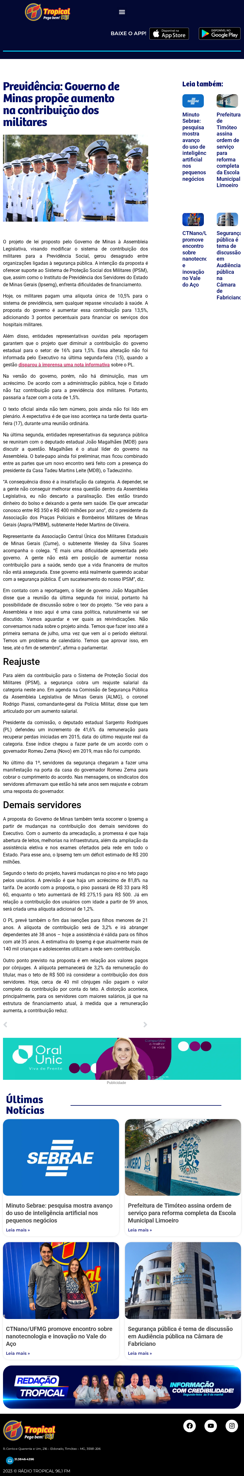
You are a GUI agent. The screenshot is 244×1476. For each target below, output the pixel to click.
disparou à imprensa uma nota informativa (64, 365)
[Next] (111, 1025)
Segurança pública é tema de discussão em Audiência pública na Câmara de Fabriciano (229, 265)
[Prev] (39, 1025)
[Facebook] (189, 1426)
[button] (122, 12)
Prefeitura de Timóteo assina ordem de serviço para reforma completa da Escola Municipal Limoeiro (182, 1213)
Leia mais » (18, 1230)
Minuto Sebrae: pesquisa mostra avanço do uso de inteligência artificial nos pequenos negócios (196, 146)
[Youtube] (210, 1426)
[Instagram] (232, 1426)
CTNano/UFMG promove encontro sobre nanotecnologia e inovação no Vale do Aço (201, 259)
